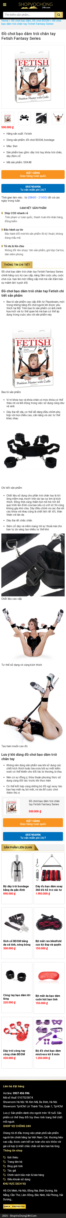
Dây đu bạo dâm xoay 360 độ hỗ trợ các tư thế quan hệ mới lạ (49, 890)
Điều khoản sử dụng (18, 1179)
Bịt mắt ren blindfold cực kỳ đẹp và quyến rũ (48, 945)
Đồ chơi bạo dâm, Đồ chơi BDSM (30, 20)
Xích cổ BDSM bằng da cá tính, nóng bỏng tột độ (16, 945)
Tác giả (11, 1170)
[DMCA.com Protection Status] (14, 1207)
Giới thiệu (12, 1157)
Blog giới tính (15, 1166)
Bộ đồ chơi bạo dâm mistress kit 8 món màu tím (48, 1054)
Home (4, 20)
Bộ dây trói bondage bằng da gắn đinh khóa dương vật (16, 890)
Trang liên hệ (14, 1161)
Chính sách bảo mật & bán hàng (25, 1175)
